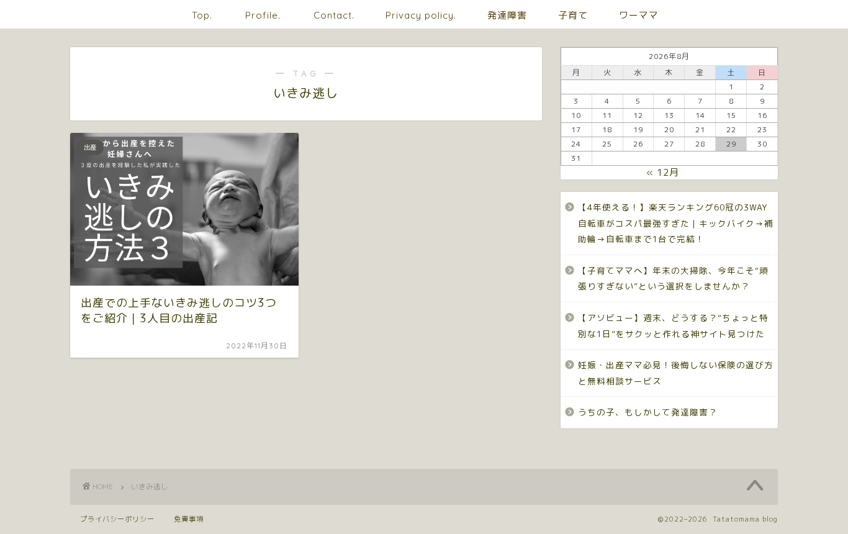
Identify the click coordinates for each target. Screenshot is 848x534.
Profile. (263, 15)
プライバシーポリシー (117, 519)
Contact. (333, 15)
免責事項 (189, 519)
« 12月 (662, 172)
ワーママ (639, 15)
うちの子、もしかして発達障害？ (648, 412)
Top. (202, 15)
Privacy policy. (421, 15)
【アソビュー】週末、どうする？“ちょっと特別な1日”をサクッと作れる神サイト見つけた (673, 326)
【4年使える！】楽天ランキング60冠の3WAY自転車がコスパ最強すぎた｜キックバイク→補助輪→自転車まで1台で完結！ (676, 223)
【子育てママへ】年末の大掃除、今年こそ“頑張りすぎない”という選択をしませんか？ (673, 278)
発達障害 (507, 15)
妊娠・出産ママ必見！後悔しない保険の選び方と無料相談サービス (676, 373)
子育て (573, 15)
